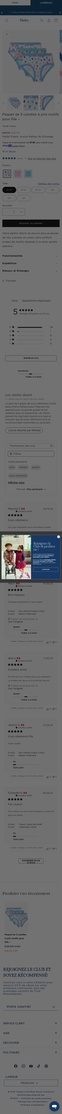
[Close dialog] (58, 536)
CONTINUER (46, 569)
